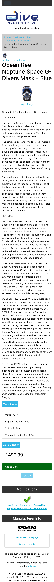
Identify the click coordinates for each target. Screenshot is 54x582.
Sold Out (27, 475)
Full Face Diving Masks (19, 40)
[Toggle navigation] (7, 3)
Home (7, 37)
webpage (32, 566)
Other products (27, 544)
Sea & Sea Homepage (27, 537)
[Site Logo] (27, 18)
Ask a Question (11, 444)
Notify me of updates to (27, 507)
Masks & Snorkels (22, 37)
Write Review (10, 404)
